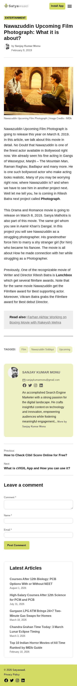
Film (23, 349)
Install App (57, 6)
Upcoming (64, 349)
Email (8, 530)
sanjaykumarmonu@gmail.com (43, 380)
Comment (10, 497)
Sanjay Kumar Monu (28, 45)
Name (8, 515)
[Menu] (70, 6)
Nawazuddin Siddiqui (42, 349)
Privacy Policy (12, 674)
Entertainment (15, 18)
